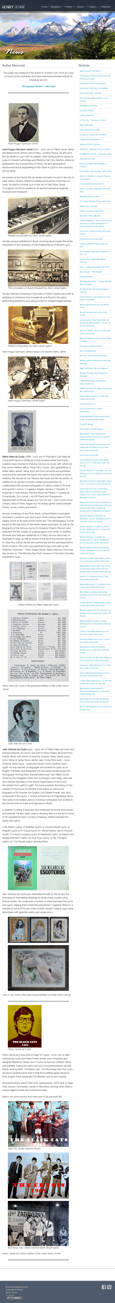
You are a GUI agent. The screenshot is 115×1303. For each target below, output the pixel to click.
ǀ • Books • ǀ (80, 6)
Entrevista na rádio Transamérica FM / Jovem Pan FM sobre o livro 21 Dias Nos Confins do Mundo (95, 447)
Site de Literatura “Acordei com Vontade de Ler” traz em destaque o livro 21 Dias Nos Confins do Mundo (94, 540)
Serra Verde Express (88, 351)
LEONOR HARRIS (87, 111)
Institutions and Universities (91, 239)
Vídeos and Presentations (90, 139)
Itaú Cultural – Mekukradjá (91, 272)
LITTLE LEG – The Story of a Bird (93, 120)
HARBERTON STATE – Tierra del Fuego (95, 154)
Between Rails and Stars (90, 196)
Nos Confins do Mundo (89, 455)
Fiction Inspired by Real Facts (92, 211)
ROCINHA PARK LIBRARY (90, 216)
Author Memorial (87, 115)
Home (45, 6)
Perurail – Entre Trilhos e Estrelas (93, 356)
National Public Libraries (90, 144)
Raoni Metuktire (86, 125)
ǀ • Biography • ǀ (56, 6)
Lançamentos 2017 (88, 404)
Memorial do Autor (87, 159)
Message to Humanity (89, 106)
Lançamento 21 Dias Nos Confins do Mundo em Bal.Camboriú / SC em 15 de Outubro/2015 (95, 323)
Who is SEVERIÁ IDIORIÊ (90, 130)
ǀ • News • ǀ (69, 6)
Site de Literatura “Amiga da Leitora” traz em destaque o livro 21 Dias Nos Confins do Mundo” (95, 529)
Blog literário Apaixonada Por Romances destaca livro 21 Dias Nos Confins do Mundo (95, 691)
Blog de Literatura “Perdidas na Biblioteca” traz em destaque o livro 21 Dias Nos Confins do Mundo (95, 519)
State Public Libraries (88, 206)
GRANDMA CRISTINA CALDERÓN (94, 88)
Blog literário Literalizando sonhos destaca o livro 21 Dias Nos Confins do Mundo (95, 595)
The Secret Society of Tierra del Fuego (95, 201)
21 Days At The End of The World (93, 135)
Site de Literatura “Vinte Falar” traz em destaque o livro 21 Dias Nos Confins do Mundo (96, 473)
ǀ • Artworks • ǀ (105, 6)
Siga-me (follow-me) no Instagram (94, 368)
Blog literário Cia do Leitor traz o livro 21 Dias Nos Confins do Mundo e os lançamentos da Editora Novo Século (95, 569)
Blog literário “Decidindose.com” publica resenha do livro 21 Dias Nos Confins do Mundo (95, 437)
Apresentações (86, 277)
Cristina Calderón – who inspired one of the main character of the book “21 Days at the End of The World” (96, 223)
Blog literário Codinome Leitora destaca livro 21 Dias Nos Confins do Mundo (94, 650)
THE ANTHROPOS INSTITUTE (92, 184)
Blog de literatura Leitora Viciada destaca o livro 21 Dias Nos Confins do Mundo (95, 624)
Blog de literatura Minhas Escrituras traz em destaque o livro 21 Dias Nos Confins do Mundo (95, 550)
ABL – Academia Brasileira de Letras (95, 267)
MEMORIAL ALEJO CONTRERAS (93, 83)
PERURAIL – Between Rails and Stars (95, 149)
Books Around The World (90, 71)
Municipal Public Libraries (90, 93)
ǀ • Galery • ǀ (92, 6)
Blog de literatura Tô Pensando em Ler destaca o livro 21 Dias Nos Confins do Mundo (95, 613)
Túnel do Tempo (86, 424)
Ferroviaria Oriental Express (91, 346)
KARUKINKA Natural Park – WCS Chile (95, 171)
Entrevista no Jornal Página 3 (92, 429)
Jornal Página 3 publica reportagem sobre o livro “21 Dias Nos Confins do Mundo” (95, 463)
